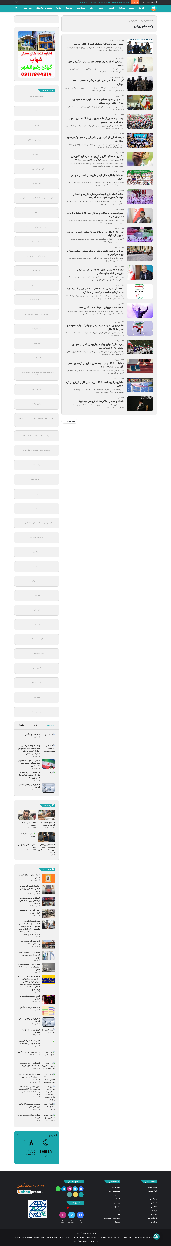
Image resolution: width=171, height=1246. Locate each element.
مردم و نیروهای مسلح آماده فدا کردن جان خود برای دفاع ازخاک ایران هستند (97, 101)
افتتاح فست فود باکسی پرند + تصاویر (29, 997)
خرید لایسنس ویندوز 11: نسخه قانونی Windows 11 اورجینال (36, 198)
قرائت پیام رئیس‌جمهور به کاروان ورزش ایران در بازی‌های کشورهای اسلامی (99, 271)
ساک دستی (37, 595)
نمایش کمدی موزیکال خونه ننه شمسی (29, 876)
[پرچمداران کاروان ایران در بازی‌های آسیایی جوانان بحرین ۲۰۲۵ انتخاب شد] (140, 347)
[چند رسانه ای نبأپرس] (48, 738)
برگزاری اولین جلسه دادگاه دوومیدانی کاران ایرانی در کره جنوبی (95, 384)
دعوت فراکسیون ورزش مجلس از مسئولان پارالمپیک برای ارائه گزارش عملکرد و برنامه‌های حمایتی (95, 290)
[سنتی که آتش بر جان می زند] (27, 837)
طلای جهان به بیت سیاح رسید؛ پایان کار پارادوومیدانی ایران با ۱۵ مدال (95, 327)
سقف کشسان (36, 343)
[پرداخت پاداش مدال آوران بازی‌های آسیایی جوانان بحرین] (140, 177)
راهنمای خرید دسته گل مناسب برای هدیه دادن (29, 1105)
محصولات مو (36, 111)
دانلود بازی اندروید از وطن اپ (37, 169)
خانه (140, 8)
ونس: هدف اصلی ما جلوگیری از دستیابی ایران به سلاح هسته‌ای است (107, 2)
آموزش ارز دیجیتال (36, 683)
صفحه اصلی (152, 1187)
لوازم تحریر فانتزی (37, 285)
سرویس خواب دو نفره (37, 712)
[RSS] (69, 1194)
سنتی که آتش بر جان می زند (27, 846)
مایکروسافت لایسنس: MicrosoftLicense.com (36, 450)
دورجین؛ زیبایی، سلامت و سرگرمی (36, 256)
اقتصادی (111, 8)
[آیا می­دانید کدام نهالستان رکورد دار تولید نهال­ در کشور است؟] (48, 1044)
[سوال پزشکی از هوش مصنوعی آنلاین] (48, 788)
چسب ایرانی (36, 697)
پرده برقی (36, 212)
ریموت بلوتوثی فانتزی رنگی (36, 537)
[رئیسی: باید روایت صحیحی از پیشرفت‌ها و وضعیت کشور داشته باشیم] (48, 764)
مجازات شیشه (37, 183)
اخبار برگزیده (152, 1191)
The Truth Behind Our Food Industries (36, 314)
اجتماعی (101, 8)
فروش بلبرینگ (36, 465)
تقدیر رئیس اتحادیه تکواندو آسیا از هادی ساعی (99, 44)
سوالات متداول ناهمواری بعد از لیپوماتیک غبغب (29, 1116)
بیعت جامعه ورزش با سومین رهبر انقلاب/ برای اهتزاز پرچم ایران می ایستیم (97, 120)
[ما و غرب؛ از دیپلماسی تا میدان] (27, 815)
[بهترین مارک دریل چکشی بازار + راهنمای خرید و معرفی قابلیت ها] (48, 1078)
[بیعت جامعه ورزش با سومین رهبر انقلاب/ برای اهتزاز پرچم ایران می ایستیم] (140, 121)
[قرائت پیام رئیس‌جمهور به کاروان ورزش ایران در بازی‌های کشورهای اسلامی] (140, 272)
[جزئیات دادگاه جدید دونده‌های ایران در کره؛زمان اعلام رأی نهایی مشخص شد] (140, 366)
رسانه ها (59, 8)
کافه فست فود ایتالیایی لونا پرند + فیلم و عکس (30, 942)
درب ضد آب (36, 566)
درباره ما (154, 1222)
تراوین (36, 508)
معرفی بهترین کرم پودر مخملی (29, 1052)
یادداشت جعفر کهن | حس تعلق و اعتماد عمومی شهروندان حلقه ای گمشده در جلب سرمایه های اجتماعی (29, 749)
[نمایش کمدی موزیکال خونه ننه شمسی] (48, 878)
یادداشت (117, 1199)
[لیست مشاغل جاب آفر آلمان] (48, 1011)
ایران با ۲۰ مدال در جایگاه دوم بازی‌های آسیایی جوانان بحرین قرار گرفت (95, 233)
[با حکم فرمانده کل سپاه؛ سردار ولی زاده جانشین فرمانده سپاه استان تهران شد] (48, 776)
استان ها (69, 8)
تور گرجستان (36, 271)
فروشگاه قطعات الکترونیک (37, 654)
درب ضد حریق (37, 358)
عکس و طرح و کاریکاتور (44, 8)
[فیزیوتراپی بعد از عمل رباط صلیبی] (48, 1033)
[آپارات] (81, 1194)
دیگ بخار (36, 125)
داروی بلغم (37, 494)
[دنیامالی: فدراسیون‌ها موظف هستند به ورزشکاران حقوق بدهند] (140, 64)
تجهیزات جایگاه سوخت (36, 96)
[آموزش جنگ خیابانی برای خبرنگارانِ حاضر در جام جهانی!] (140, 83)
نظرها (21, 725)
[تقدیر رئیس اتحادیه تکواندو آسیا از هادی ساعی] (140, 46)
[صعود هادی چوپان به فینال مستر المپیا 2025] (140, 310)
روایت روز (117, 1202)
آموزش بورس (36, 625)
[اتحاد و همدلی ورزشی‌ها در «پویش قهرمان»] (140, 403)
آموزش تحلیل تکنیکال (37, 639)
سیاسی (131, 8)
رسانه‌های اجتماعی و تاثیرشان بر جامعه (48, 823)
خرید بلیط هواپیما (37, 552)
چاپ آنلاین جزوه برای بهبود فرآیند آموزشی (30, 911)
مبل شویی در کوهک (36, 404)
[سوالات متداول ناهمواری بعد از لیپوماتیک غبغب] (48, 1118)
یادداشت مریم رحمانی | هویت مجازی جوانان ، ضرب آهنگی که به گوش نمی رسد (46, 848)
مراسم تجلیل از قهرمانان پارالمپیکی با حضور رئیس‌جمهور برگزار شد (95, 139)
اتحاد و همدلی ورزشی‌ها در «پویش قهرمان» (101, 401)
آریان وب (78, 1233)
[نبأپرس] (154, 8)
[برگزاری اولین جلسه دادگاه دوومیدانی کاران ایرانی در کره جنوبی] (140, 385)
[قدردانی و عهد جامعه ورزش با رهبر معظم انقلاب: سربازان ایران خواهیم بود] (140, 253)
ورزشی (92, 8)
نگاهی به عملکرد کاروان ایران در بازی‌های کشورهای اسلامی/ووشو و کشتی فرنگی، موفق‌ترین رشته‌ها (97, 158)
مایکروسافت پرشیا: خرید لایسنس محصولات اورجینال (36, 436)
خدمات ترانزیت (36, 329)
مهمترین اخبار (115, 1187)
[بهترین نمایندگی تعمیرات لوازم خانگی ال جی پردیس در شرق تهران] (48, 967)
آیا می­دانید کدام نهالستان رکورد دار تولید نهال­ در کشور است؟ (29, 1042)
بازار (119, 1214)
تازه (35, 725)
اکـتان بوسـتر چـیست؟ (36, 300)
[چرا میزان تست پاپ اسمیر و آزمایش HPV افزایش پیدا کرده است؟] (48, 889)
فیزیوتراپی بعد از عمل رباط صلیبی (30, 1031)
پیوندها (117, 1222)
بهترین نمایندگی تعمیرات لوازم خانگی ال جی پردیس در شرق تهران (29, 967)
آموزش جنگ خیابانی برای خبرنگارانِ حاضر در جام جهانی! (98, 82)
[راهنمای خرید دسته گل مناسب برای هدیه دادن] (48, 1107)
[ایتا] (75, 1194)
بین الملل (122, 8)
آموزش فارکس (37, 668)
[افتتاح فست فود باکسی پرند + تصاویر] (48, 999)
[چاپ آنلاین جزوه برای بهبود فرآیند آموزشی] (48, 913)
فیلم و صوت (27, 8)
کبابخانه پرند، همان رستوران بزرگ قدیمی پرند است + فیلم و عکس (29, 901)
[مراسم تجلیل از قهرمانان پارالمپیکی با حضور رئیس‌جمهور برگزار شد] (140, 140)
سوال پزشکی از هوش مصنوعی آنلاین (29, 785)
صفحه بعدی (71, 421)
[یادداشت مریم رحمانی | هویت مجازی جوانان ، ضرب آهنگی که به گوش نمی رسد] (46, 837)
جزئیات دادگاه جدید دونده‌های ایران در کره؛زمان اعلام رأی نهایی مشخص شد (96, 365)
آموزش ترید (36, 610)
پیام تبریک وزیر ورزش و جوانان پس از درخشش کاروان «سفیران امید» (95, 214)
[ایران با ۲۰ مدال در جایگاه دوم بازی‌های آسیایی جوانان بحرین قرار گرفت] (140, 234)
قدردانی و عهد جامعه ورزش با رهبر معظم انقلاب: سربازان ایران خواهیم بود (95, 252)
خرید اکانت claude (36, 241)
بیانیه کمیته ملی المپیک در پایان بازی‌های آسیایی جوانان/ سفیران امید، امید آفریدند (98, 196)
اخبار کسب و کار (36, 581)
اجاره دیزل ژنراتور (36, 389)
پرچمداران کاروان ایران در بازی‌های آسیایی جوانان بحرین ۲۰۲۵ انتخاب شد (98, 346)
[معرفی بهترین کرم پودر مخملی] (48, 1055)
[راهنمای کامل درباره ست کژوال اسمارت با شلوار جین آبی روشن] (48, 955)
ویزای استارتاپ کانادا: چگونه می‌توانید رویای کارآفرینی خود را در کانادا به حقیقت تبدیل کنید (29, 1090)
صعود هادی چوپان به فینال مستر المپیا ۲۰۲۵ (101, 307)
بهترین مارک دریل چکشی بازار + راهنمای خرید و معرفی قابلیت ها (29, 1077)
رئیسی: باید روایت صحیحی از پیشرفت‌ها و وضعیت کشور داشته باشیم (29, 763)
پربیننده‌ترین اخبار (114, 1191)
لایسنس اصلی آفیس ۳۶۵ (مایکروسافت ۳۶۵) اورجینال (37, 523)
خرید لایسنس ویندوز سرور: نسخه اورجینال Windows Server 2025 (36, 373)
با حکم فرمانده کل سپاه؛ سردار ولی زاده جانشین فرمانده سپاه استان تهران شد (29, 775)
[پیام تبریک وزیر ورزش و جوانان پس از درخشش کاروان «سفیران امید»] (140, 215)
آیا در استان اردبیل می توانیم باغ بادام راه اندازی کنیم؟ (30, 1064)
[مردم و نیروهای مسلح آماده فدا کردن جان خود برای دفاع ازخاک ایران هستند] (140, 102)
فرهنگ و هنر (80, 8)
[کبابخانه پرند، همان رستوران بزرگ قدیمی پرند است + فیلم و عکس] (48, 901)
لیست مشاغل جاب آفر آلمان (30, 1007)
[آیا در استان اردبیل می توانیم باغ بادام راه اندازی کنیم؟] (48, 1066)
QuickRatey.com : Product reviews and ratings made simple (36, 419)
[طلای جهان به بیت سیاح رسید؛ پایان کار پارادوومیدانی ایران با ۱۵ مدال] (140, 328)
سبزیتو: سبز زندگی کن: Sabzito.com (36, 227)
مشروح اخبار (116, 1195)
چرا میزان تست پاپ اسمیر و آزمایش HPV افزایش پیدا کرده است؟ (29, 889)
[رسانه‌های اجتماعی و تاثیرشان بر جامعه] (46, 815)
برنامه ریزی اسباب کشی (36, 479)
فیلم (119, 1210)
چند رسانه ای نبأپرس (32, 734)
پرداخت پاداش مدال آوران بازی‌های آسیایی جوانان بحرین (97, 177)
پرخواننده (50, 725)
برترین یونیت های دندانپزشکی (36, 140)
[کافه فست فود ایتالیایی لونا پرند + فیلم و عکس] (48, 944)
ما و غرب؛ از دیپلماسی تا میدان (27, 823)
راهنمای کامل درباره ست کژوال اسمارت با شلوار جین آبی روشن (29, 955)
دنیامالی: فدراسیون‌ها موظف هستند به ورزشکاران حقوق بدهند (95, 63)
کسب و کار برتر (115, 1206)
